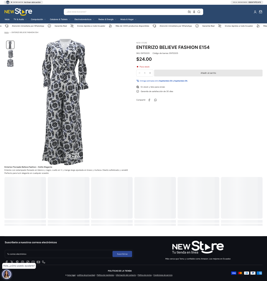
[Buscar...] (199, 12)
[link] (149, 99)
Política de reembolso (105, 275)
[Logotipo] (18, 12)
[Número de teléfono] (43, 262)
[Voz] (194, 12)
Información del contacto (126, 275)
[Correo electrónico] (38, 262)
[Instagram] (22, 262)
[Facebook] (6, 262)
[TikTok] (27, 262)
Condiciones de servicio (162, 275)
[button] (261, 12)
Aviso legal (71, 275)
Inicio (6, 32)
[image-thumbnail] (10, 45)
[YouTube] (33, 262)
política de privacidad (86, 275)
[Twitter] (12, 262)
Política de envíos (145, 275)
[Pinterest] (17, 262)
